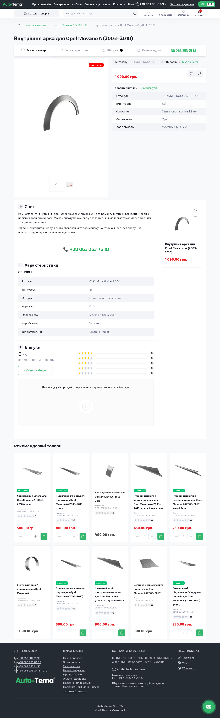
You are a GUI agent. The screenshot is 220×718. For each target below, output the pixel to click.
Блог (131, 4)
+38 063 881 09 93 (29, 658)
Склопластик (71, 666)
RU (203, 4)
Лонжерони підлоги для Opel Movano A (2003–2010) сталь (32, 499)
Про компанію (41, 4)
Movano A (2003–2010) (76, 25)
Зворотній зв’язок (74, 691)
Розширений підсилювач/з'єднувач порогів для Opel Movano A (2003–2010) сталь (187, 596)
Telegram (188, 657)
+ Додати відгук (35, 370)
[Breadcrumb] (19, 25)
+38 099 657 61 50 (29, 666)
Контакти (119, 4)
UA (210, 4)
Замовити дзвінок (182, 4)
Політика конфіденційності (81, 686)
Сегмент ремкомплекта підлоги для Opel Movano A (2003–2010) (148, 589)
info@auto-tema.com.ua (131, 668)
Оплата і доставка (74, 678)
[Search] (135, 13)
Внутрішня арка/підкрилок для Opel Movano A (29, 589)
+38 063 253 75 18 (182, 50)
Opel (55, 25)
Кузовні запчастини (36, 25)
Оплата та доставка (97, 4)
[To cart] (44, 536)
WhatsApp (188, 668)
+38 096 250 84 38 (29, 662)
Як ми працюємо (74, 670)
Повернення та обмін (68, 4)
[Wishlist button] (191, 73)
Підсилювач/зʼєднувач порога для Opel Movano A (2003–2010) (70, 592)
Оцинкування (71, 662)
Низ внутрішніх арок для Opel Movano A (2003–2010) (110, 496)
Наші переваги (72, 657)
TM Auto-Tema (189, 61)
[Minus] (20, 536)
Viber (185, 662)
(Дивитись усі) (147, 87)
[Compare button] (199, 73)
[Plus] (35, 536)
